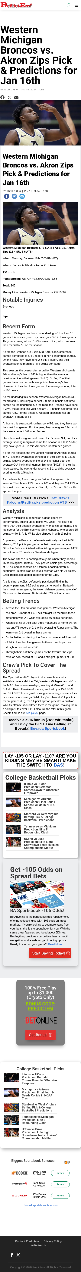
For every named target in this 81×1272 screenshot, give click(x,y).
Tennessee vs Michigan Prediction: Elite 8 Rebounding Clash (40, 829)
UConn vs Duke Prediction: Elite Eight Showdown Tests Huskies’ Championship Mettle (41, 843)
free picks (32, 712)
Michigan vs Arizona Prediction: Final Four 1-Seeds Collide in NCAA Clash (40, 803)
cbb (42, 89)
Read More (55, 944)
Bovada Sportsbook (47, 728)
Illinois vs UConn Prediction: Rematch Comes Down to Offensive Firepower (41, 788)
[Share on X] (9, 97)
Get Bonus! (38, 1035)
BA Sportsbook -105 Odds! (37, 910)
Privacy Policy (53, 1241)
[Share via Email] (16, 97)
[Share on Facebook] (2, 97)
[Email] (22, 197)
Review (60, 1173)
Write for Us (38, 1245)
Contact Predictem (27, 1241)
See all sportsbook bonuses (41, 1205)
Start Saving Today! (48, 953)
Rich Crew (11, 89)
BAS (58, 764)
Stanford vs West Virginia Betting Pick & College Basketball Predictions (41, 817)
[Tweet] (14, 197)
